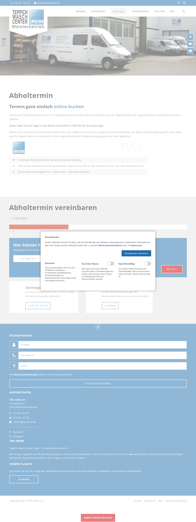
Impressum (136, 245)
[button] (136, 253)
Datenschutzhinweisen (110, 245)
